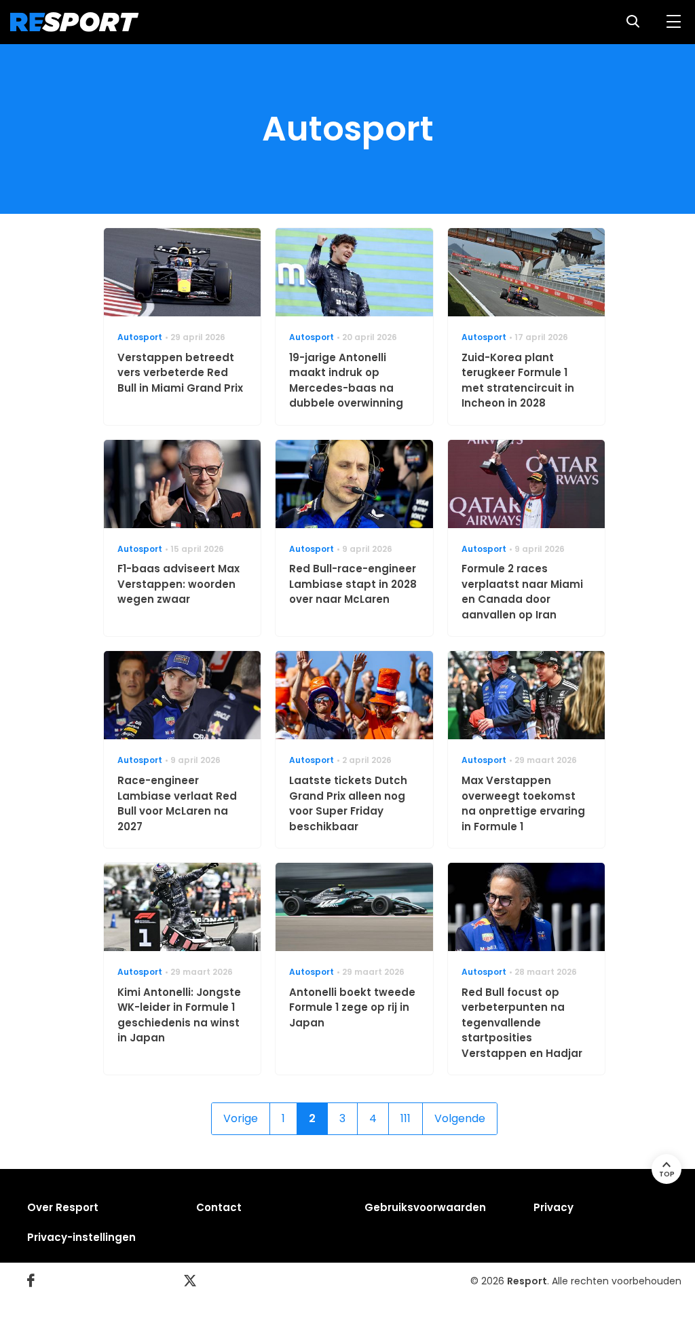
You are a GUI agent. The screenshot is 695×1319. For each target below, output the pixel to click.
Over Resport (62, 1207)
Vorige (240, 1118)
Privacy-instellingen (81, 1237)
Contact (219, 1207)
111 (405, 1118)
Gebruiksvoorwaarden (425, 1207)
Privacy (553, 1207)
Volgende (459, 1118)
